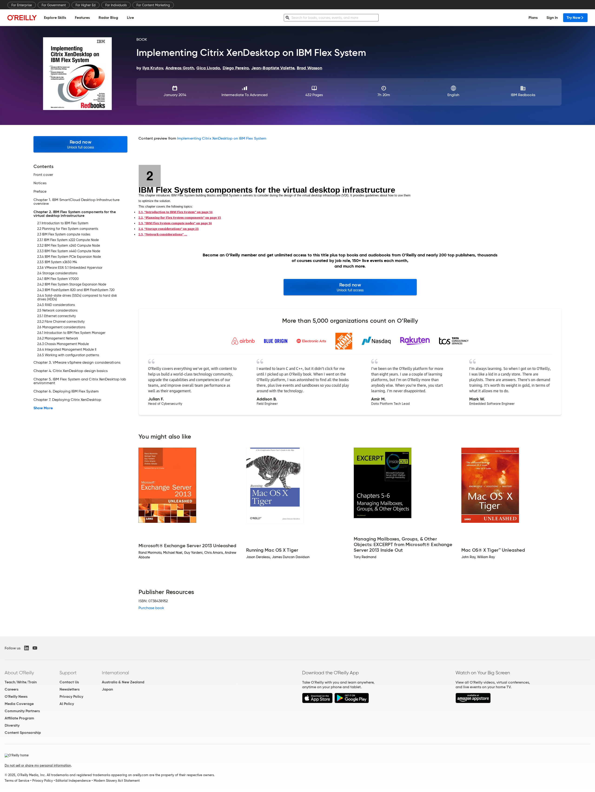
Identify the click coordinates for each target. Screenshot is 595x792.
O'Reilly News (16, 696)
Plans (533, 17)
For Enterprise (21, 5)
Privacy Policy (71, 696)
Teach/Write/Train (21, 682)
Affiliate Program (19, 718)
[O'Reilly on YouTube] (35, 648)
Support (68, 672)
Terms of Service (17, 781)
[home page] (22, 17)
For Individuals (116, 5)
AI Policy (67, 703)
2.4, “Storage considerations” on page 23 (168, 229)
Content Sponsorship (23, 732)
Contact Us (69, 682)
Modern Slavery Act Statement (117, 781)
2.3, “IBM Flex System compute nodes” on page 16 (175, 223)
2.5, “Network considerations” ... (163, 234)
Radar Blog (108, 17)
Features (82, 17)
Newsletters (69, 689)
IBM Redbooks (523, 95)
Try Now (573, 17)
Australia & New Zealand (123, 682)
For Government (54, 5)
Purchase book (151, 608)
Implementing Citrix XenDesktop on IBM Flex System (221, 138)
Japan (107, 689)
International (115, 672)
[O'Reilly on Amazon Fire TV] (473, 701)
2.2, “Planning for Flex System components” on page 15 (180, 217)
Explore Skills (55, 17)
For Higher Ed (86, 5)
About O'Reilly (19, 672)
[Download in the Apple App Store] (317, 701)
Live (130, 17)
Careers (11, 689)
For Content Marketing (153, 5)
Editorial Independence (73, 781)
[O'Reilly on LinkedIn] (26, 648)
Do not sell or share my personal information (38, 765)
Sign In (552, 17)
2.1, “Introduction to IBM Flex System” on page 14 (175, 212)
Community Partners (22, 710)
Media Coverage (19, 703)
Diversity (12, 725)
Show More (43, 408)
